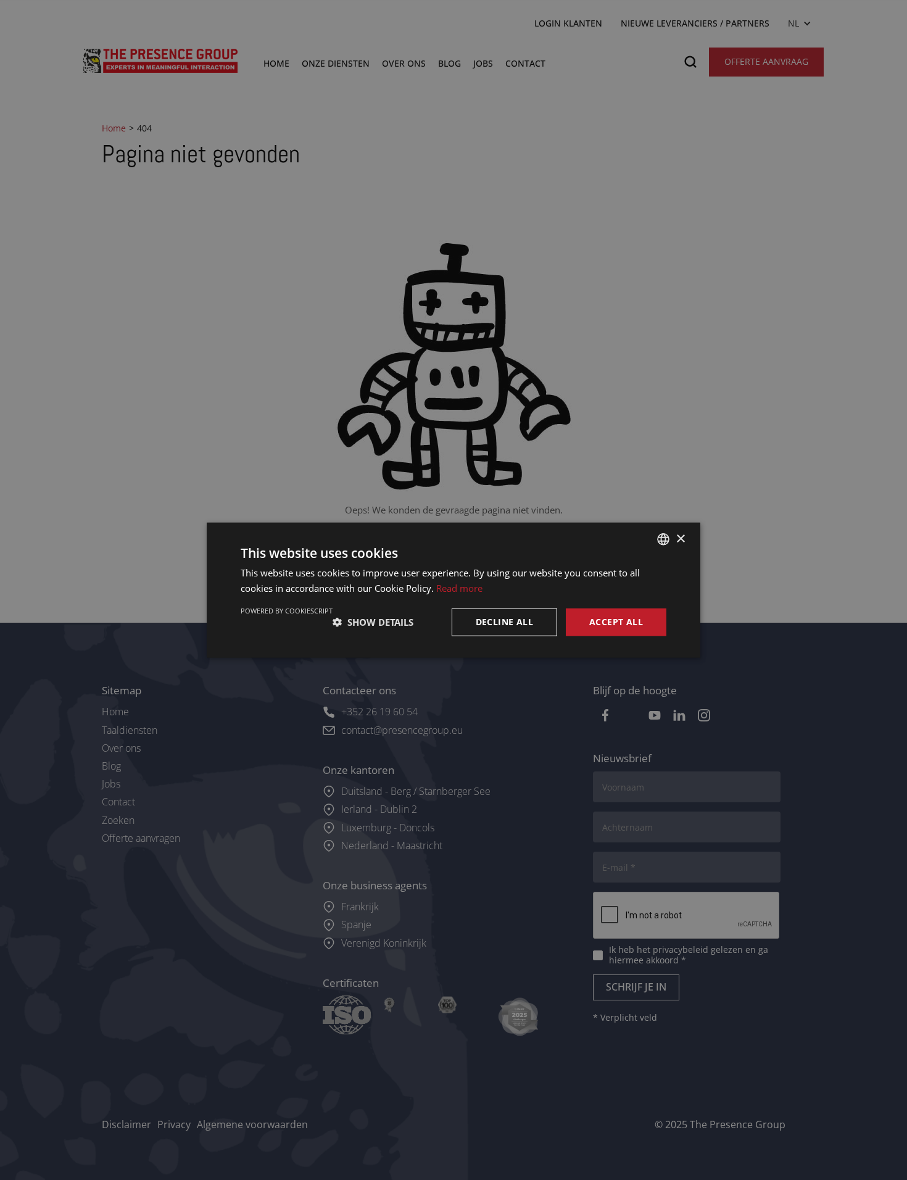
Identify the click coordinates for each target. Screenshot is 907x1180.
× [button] (680, 538)
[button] (373, 622)
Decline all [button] (504, 622)
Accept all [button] (616, 622)
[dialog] (453, 590)
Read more (459, 588)
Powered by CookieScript (287, 610)
